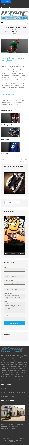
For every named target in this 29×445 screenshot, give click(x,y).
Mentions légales (8, 396)
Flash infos (6, 1)
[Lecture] (6, 253)
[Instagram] (6, 7)
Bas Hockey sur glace (7, 125)
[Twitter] (4, 7)
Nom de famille (7, 273)
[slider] (13, 253)
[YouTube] (9, 7)
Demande (6, 301)
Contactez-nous (7, 388)
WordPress (15, 441)
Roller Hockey (5, 139)
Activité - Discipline (8, 293)
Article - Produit (7, 315)
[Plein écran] (23, 253)
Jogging (3, 4)
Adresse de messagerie (9, 280)
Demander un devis (14, 323)
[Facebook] (1, 7)
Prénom (6, 267)
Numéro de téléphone (8, 286)
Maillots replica (5, 159)
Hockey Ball (4, 154)
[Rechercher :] (12, 202)
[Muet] (21, 253)
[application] (14, 235)
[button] (14, 235)
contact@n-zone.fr (10, 428)
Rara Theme (19, 440)
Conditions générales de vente (13, 392)
